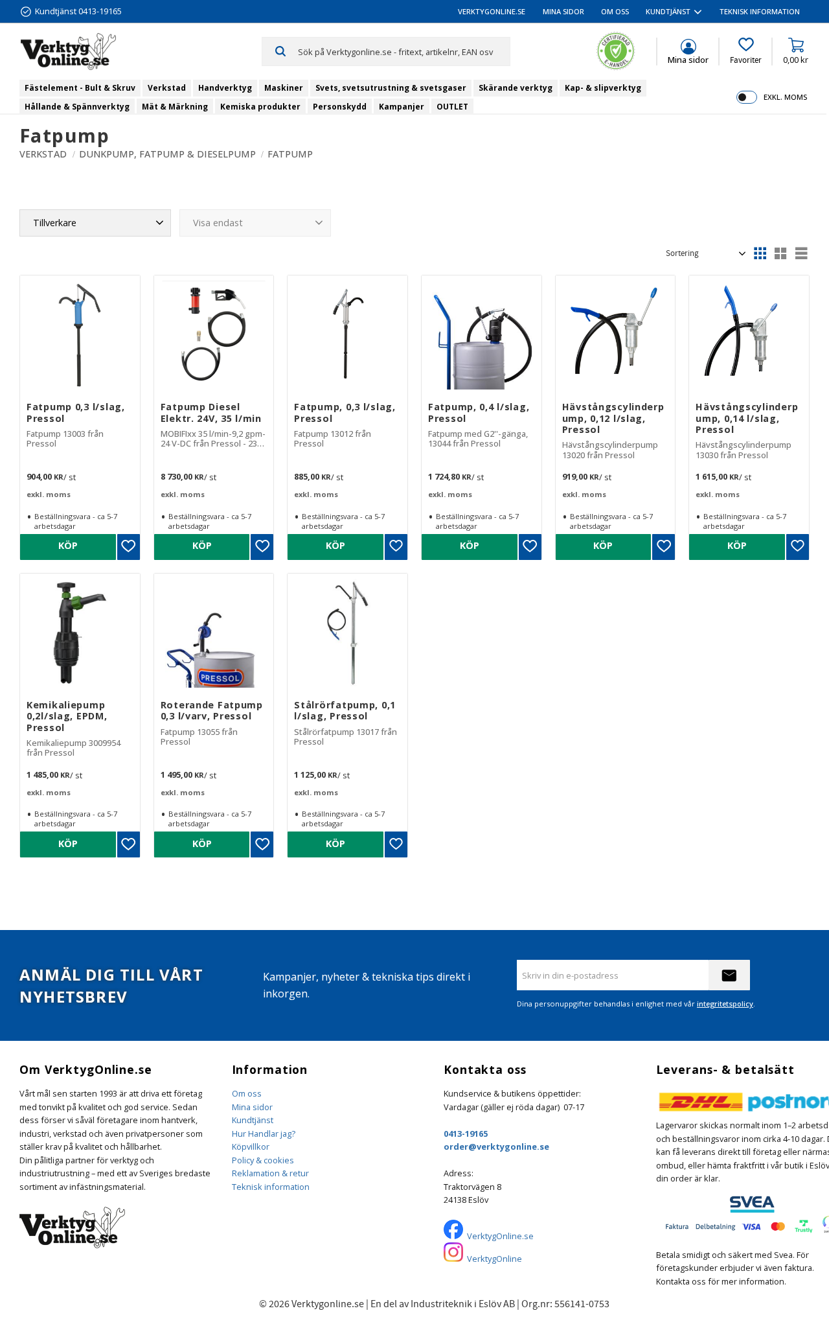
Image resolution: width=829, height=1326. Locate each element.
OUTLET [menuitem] (452, 106)
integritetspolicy (725, 1003)
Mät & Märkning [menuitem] (175, 106)
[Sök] (280, 51)
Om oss (247, 1093)
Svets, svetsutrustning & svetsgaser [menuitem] (390, 87)
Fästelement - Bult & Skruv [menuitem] (80, 87)
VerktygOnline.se (500, 1236)
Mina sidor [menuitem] (563, 11)
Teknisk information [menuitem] (760, 11)
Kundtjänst (252, 1120)
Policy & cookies (263, 1160)
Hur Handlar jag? (263, 1133)
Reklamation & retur (270, 1173)
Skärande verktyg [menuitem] (515, 87)
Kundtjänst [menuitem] (668, 11)
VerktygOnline (494, 1258)
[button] (746, 51)
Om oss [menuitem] (615, 11)
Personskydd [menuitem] (340, 106)
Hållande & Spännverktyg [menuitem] (77, 106)
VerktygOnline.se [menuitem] (491, 11)
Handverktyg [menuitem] (225, 87)
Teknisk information (271, 1186)
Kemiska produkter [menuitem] (260, 106)
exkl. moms (785, 97)
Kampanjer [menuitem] (401, 106)
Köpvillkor (250, 1146)
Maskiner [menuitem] (283, 87)
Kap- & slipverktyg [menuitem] (603, 87)
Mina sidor (252, 1107)
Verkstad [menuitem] (167, 87)
